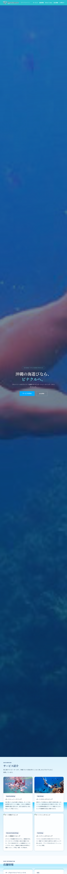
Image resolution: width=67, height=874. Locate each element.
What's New (48, 2)
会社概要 (56, 2)
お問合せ (62, 2)
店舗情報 (41, 2)
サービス (35, 2)
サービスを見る (27, 393)
